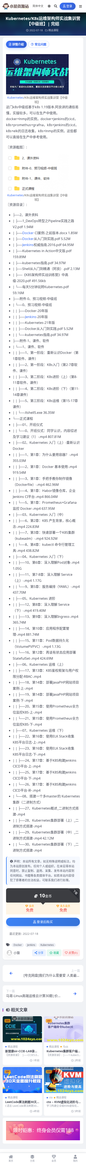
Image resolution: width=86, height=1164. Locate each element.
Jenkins (28, 244)
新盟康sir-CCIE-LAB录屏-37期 (22, 1053)
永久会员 (65, 906)
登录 (69, 6)
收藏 (56, 952)
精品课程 (53, 30)
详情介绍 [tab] (18, 44)
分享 (41, 952)
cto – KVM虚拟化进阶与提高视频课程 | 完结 (62, 1104)
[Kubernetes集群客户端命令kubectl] (63, 1029)
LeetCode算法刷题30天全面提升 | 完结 (21, 1104)
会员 (31, 906)
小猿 (17, 953)
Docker (28, 233)
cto (51, 1097)
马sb (65, 1046)
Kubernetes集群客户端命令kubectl (64, 1053)
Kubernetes (15, 97)
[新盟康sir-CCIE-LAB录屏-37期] (22, 1029)
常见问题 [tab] (40, 44)
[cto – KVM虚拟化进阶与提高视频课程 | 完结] (63, 1080)
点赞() (72, 952)
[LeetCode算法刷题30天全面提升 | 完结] (22, 1080)
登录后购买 (45, 922)
